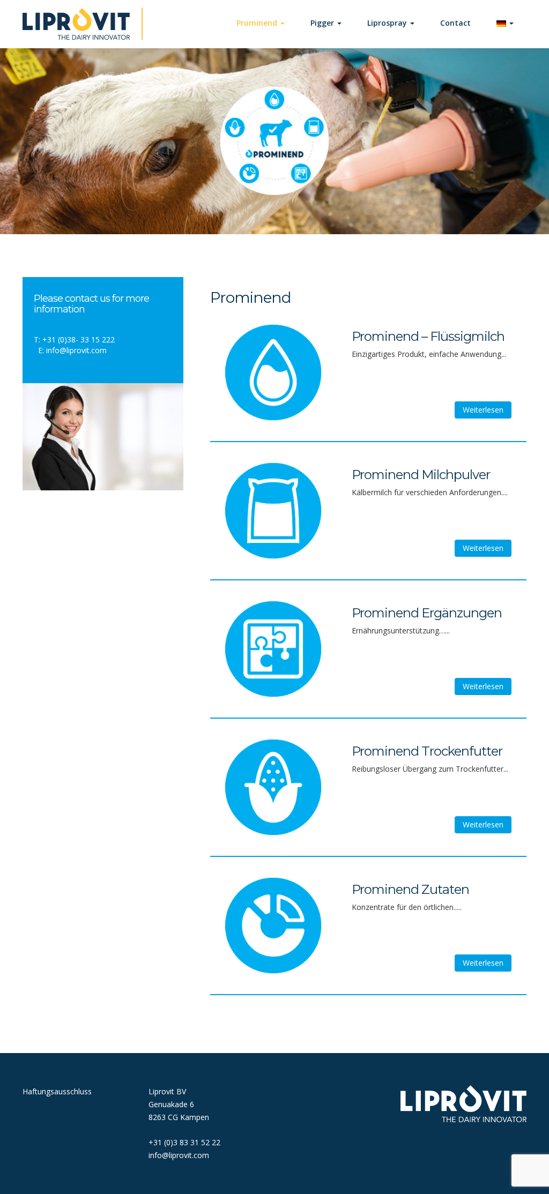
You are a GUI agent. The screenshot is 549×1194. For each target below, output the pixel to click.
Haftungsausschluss (57, 1091)
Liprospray (388, 23)
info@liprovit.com (76, 350)
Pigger (323, 23)
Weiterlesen (483, 410)
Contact (455, 23)
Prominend (257, 23)
